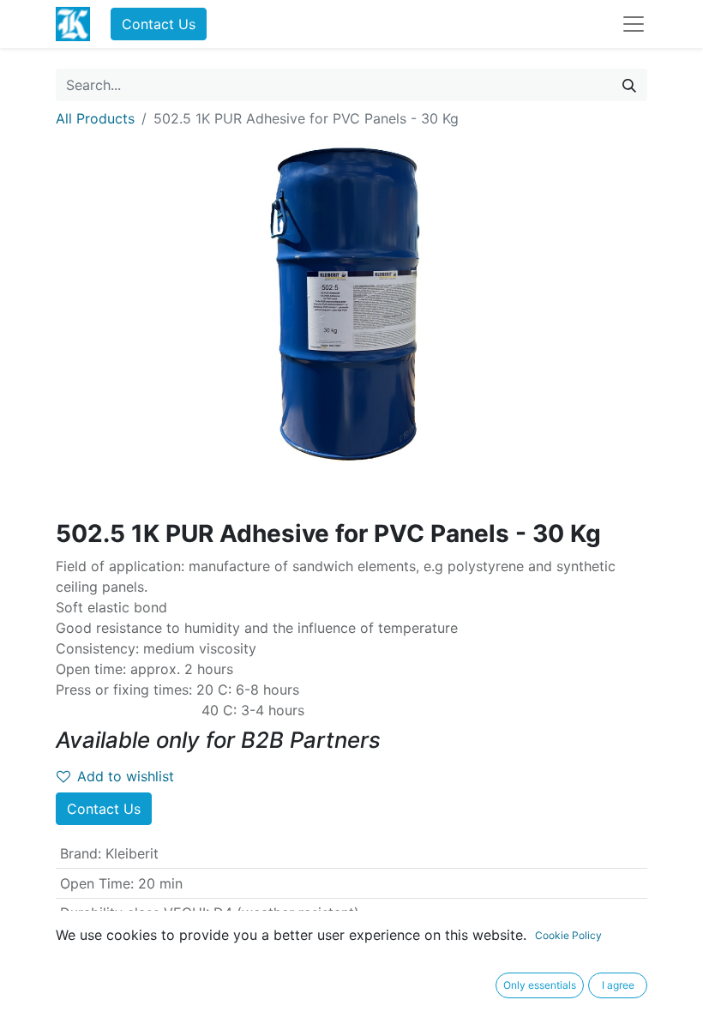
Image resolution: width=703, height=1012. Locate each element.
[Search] (629, 85)
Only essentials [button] (539, 985)
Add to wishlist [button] (125, 776)
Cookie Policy (568, 935)
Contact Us (158, 24)
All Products (95, 118)
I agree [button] (618, 985)
